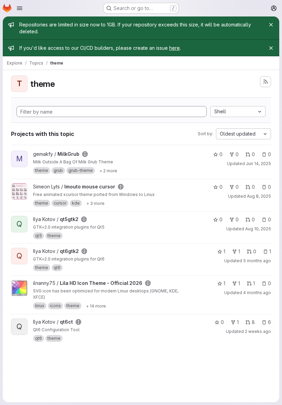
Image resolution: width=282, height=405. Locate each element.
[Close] (271, 25)
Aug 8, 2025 (259, 196)
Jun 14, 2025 (258, 163)
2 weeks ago (258, 331)
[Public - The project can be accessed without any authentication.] (85, 154)
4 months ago (257, 292)
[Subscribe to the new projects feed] (265, 81)
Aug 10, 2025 (258, 228)
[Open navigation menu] (19, 8)
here (174, 48)
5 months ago (257, 260)
